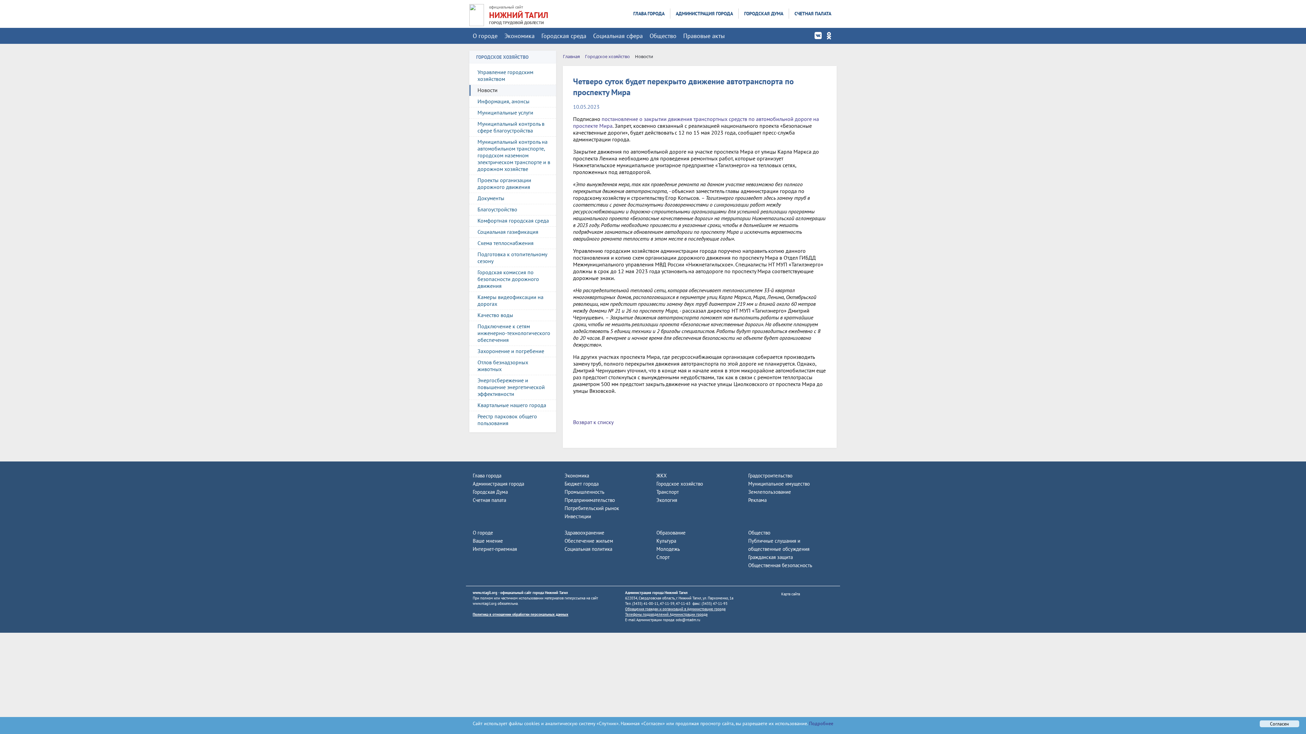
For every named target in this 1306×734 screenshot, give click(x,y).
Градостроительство (770, 475)
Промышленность (584, 492)
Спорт (663, 557)
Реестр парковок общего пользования (507, 419)
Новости (488, 90)
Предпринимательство (590, 500)
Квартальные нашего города (512, 405)
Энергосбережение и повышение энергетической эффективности (511, 387)
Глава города (649, 14)
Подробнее (820, 723)
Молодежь (668, 549)
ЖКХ (661, 475)
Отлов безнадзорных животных (503, 365)
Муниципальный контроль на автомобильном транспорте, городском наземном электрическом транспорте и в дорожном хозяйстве (514, 155)
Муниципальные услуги (505, 112)
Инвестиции (578, 516)
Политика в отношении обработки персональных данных (520, 614)
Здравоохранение (584, 532)
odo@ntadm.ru (688, 619)
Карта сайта (790, 594)
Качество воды (495, 315)
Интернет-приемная (495, 549)
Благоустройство (497, 209)
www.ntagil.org (485, 592)
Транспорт (667, 492)
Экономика (519, 36)
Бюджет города (582, 483)
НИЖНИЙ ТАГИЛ (518, 15)
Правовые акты (704, 36)
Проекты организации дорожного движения (504, 183)
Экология (666, 500)
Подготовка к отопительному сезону (512, 257)
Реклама (757, 500)
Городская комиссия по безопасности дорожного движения (508, 279)
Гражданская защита (770, 557)
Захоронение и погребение (511, 351)
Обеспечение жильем (589, 541)
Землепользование (769, 492)
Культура (666, 541)
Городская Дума (763, 14)
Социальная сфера (618, 36)
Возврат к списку (593, 422)
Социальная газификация (508, 231)
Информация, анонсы (504, 101)
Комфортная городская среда (513, 220)
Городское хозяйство (679, 483)
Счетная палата (812, 14)
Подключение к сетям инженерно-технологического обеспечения (514, 333)
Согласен (1279, 724)
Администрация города (704, 14)
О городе (485, 36)
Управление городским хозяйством (505, 75)
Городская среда (563, 36)
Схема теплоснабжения (506, 243)
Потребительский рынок (592, 508)
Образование (671, 532)
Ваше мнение (488, 541)
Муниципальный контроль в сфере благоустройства (511, 127)
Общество (663, 36)
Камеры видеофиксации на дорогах (510, 300)
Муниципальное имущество (779, 483)
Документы (491, 198)
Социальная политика (588, 549)
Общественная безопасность (780, 565)
